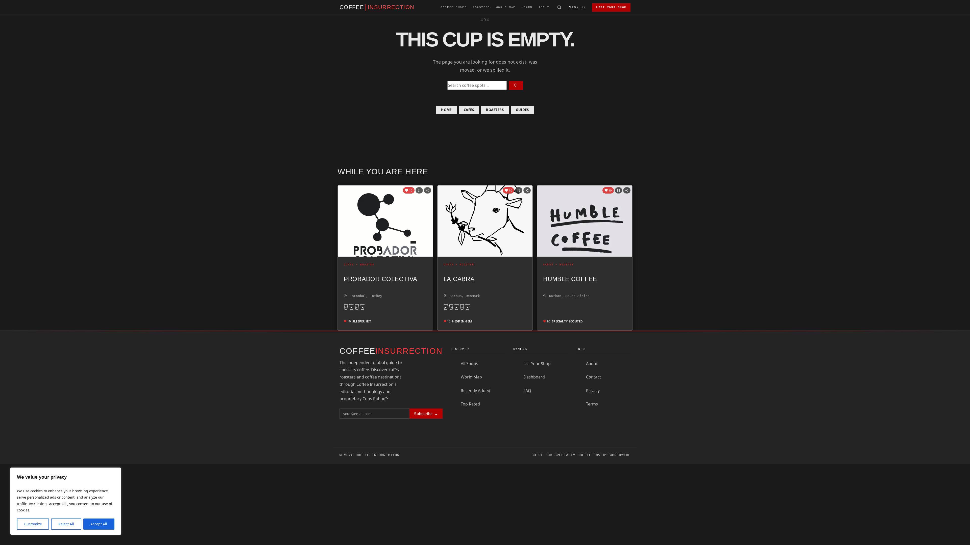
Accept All (98, 524)
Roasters (481, 7)
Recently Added (475, 390)
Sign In (577, 7)
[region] (65, 501)
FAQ (527, 390)
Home (446, 109)
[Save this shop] (419, 190)
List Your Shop (611, 7)
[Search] (559, 7)
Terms (592, 404)
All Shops (469, 363)
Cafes (469, 109)
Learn (527, 7)
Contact (593, 377)
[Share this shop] (427, 190)
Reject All (66, 524)
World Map (506, 7)
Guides (522, 109)
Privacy (593, 390)
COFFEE (377, 7)
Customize (33, 524)
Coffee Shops (454, 7)
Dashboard (534, 377)
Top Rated (470, 404)
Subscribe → (426, 414)
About (544, 7)
